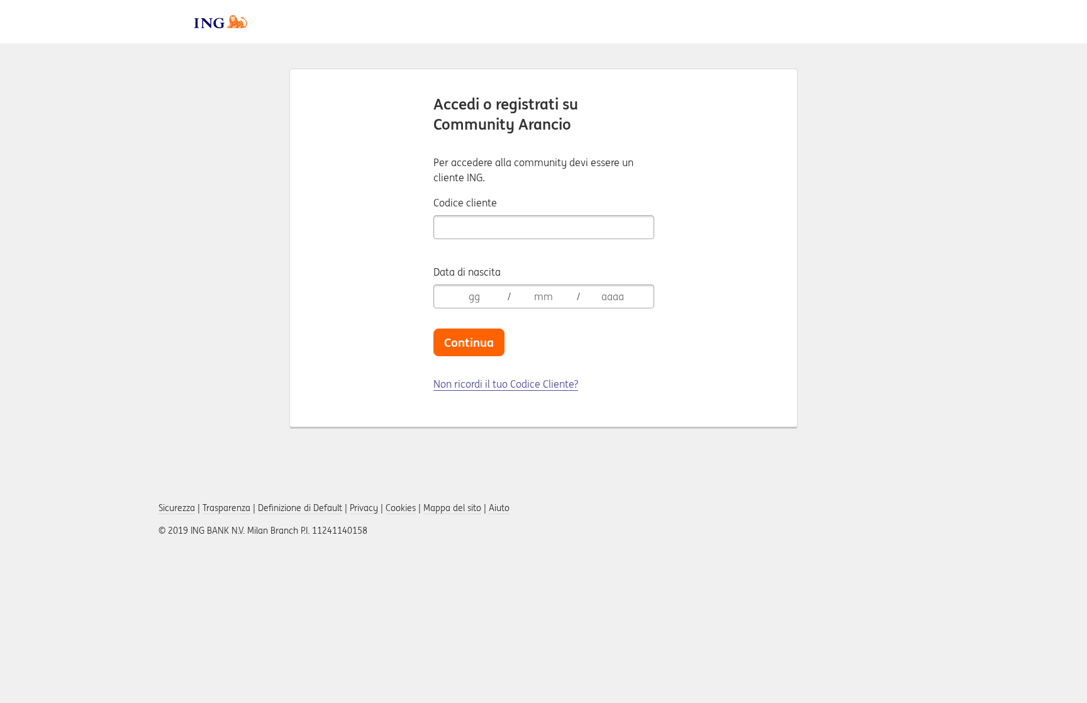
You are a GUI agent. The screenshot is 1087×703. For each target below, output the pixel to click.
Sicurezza (177, 508)
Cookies (401, 508)
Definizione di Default (300, 508)
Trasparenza (226, 508)
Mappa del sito (452, 508)
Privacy (364, 508)
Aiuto (499, 508)
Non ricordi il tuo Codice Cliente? (505, 384)
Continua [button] (469, 342)
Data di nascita (467, 272)
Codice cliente (465, 202)
